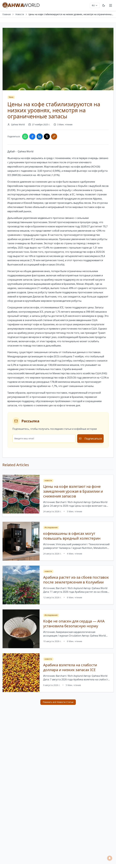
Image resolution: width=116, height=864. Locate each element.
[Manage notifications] (109, 858)
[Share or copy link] (54, 136)
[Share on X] (47, 136)
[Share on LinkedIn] (40, 136)
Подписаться (93, 438)
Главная (6, 14)
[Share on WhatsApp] (25, 136)
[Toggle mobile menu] (111, 5)
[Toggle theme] (103, 5)
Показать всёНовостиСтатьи (58, 702)
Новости (19, 14)
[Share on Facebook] (32, 136)
